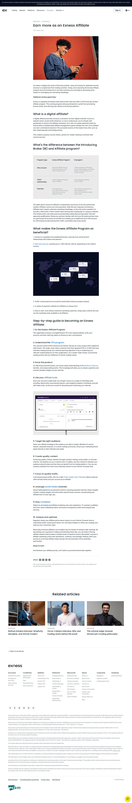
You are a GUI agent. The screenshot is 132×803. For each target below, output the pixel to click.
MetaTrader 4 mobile (56, 692)
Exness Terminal (57, 696)
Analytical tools (72, 676)
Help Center (85, 686)
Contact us (85, 684)
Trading (14, 10)
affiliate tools (50, 377)
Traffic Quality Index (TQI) (73, 477)
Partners (59, 10)
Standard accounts (14, 676)
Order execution (28, 686)
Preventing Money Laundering (29, 779)
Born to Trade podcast (71, 693)
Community (45, 21)
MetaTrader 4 (56, 681)
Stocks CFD (41, 681)
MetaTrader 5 (56, 678)
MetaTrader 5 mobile (56, 687)
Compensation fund (103, 681)
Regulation (100, 676)
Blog (83, 699)
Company (50, 10)
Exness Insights (72, 696)
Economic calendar (73, 678)
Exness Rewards (116, 676)
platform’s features (91, 366)
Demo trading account (12, 684)
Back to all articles (17, 651)
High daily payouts (41, 244)
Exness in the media (88, 689)
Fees (24, 680)
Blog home (36, 21)
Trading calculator (72, 681)
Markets (22, 10)
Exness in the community (86, 693)
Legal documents (102, 678)
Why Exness (85, 678)
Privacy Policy (45, 779)
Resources (40, 10)
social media (51, 486)
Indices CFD (41, 684)
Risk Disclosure (13, 779)
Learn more (116, 750)
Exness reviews (86, 681)
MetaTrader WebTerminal (56, 699)
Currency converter (73, 684)
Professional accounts (12, 679)
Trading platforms (57, 676)
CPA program (57, 342)
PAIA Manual (56, 779)
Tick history (70, 686)
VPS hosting (71, 689)
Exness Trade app (57, 684)
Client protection (28, 683)
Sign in (118, 10)
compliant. (45, 502)
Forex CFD (41, 676)
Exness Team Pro (87, 697)
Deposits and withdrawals (27, 677)
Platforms (31, 10)
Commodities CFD (43, 678)
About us (84, 676)
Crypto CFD (41, 686)
